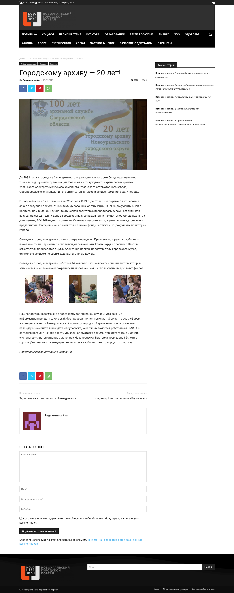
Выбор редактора (39, 58)
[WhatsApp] (48, 88)
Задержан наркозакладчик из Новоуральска (47, 398)
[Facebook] (23, 88)
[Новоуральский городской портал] (49, 573)
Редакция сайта (31, 80)
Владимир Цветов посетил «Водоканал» (121, 398)
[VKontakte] (213, 2)
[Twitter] (31, 88)
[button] (210, 34)
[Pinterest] (40, 88)
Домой (23, 58)
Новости (43, 64)
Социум (53, 64)
